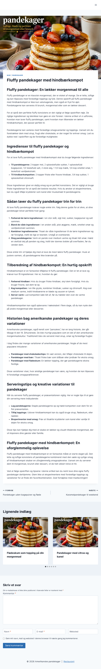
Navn (7, 631)
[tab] (45, 566)
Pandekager (17, 75)
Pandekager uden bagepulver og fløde (22, 492)
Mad (9, 75)
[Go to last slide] (7, 541)
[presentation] (25, 532)
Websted (73, 631)
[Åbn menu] (95, 5)
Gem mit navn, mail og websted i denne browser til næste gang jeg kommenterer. (42, 638)
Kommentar (9, 593)
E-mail (41, 631)
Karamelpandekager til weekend (82, 492)
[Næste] (94, 541)
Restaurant (69, 661)
